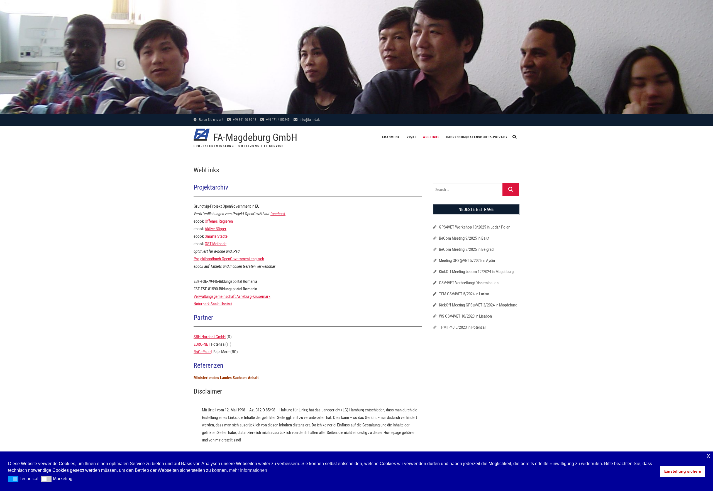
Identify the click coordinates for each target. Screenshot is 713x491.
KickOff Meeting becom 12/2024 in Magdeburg (476, 271)
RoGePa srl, (203, 351)
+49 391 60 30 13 (244, 119)
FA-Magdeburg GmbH (255, 137)
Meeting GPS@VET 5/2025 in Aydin (467, 260)
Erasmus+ (391, 137)
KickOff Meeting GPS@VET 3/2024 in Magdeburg (478, 305)
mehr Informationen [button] (248, 470)
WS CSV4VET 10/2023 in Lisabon (465, 316)
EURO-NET (202, 344)
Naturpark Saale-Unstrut (213, 303)
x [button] (708, 455)
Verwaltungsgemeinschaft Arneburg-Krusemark (232, 296)
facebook (277, 213)
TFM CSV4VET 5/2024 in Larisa (464, 293)
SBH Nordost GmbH (210, 336)
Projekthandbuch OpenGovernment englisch (229, 258)
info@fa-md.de (309, 119)
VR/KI (411, 137)
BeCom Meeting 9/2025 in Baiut (464, 238)
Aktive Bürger (215, 228)
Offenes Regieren (219, 221)
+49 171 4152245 (277, 119)
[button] (13, 479)
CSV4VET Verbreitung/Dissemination (469, 282)
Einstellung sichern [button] (682, 471)
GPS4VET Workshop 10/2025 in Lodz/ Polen (474, 227)
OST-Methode (215, 243)
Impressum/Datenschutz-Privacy (477, 137)
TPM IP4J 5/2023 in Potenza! (462, 327)
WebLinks (431, 137)
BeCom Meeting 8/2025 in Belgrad (466, 249)
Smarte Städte (216, 236)
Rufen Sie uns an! (210, 119)
